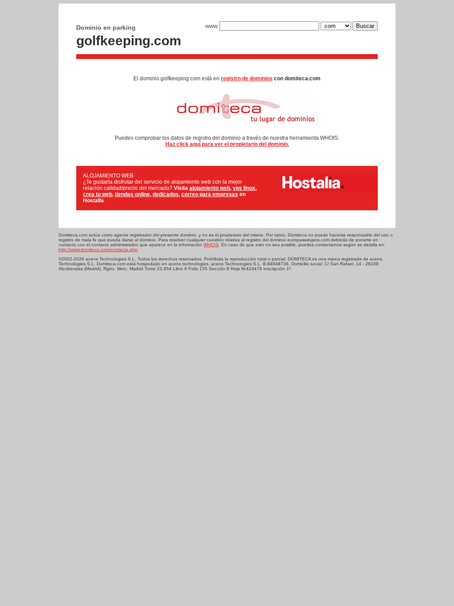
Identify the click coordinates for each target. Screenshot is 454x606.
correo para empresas (209, 194)
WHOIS (211, 244)
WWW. (212, 26)
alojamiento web (209, 188)
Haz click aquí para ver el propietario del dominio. (227, 144)
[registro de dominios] (227, 128)
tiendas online (132, 194)
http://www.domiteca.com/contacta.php (98, 249)
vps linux (244, 188)
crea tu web (97, 194)
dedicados (166, 194)
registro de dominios (247, 78)
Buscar (365, 26)
